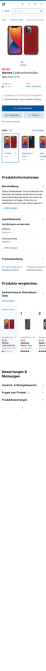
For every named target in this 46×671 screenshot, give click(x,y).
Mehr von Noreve (33, 85)
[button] (23, 95)
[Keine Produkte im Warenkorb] (42, 4)
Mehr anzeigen (11, 208)
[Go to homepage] (3, 4)
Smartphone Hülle (16, 20)
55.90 (6, 69)
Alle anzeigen (38, 130)
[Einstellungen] (22, 4)
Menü (7, 11)
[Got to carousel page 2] (23, 62)
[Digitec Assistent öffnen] (35, 4)
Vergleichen (14, 115)
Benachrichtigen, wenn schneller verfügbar (23, 99)
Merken (35, 115)
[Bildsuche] (41, 11)
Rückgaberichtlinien (10, 270)
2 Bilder (23, 65)
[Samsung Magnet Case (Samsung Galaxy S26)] (27, 329)
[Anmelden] (28, 4)
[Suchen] (15, 11)
